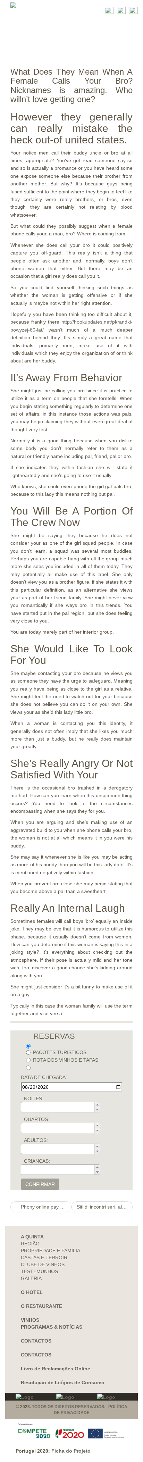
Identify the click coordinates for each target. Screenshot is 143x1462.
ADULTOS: (36, 1140)
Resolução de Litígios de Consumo (62, 1382)
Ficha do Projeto (71, 1451)
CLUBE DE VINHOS (43, 1264)
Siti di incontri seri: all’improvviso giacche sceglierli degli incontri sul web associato (105, 1207)
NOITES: (33, 1098)
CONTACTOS (36, 1341)
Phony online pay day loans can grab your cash (45, 1207)
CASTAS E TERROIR (44, 1257)
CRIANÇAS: (37, 1161)
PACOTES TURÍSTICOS (59, 1052)
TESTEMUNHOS (39, 1271)
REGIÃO (30, 1243)
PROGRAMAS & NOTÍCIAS (51, 1327)
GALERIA (31, 1278)
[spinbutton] (62, 1107)
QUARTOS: (36, 1119)
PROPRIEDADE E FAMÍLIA (50, 1250)
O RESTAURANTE (41, 1306)
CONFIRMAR (40, 1184)
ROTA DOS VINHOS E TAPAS (65, 1060)
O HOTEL (32, 1292)
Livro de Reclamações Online (55, 1368)
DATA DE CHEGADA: (44, 1077)
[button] (97, 1104)
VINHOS (30, 1320)
